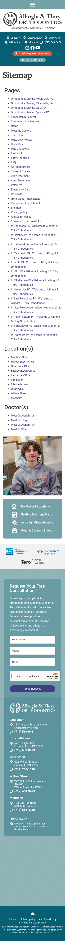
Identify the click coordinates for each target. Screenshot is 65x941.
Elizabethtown (19, 384)
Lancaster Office (20, 375)
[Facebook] (32, 48)
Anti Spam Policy (21, 216)
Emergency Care (20, 189)
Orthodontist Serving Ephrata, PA (30, 112)
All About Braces (20, 166)
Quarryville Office (21, 366)
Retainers (16, 185)
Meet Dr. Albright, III (22, 424)
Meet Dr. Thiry (19, 420)
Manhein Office (20, 357)
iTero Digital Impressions (25, 198)
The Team (17, 135)
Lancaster (17, 379)
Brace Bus (17, 144)
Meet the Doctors (21, 130)
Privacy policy (19, 212)
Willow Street (18, 393)
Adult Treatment (20, 180)
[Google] (27, 48)
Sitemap (16, 207)
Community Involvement (25, 121)
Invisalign (16, 194)
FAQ (13, 162)
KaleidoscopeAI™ (46, 932)
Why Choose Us (20, 148)
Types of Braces (20, 171)
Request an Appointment (25, 203)
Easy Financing (20, 157)
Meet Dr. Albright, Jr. (22, 415)
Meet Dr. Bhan (19, 429)
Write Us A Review (21, 139)
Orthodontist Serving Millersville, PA (32, 103)
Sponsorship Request (23, 117)
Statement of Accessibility (26, 221)
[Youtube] (38, 48)
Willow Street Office (22, 361)
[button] (32, 4)
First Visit (16, 153)
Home (14, 126)
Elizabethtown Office (23, 370)
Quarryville (17, 388)
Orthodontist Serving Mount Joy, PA (32, 98)
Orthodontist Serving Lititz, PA (28, 107)
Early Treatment (20, 176)
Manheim (16, 398)
